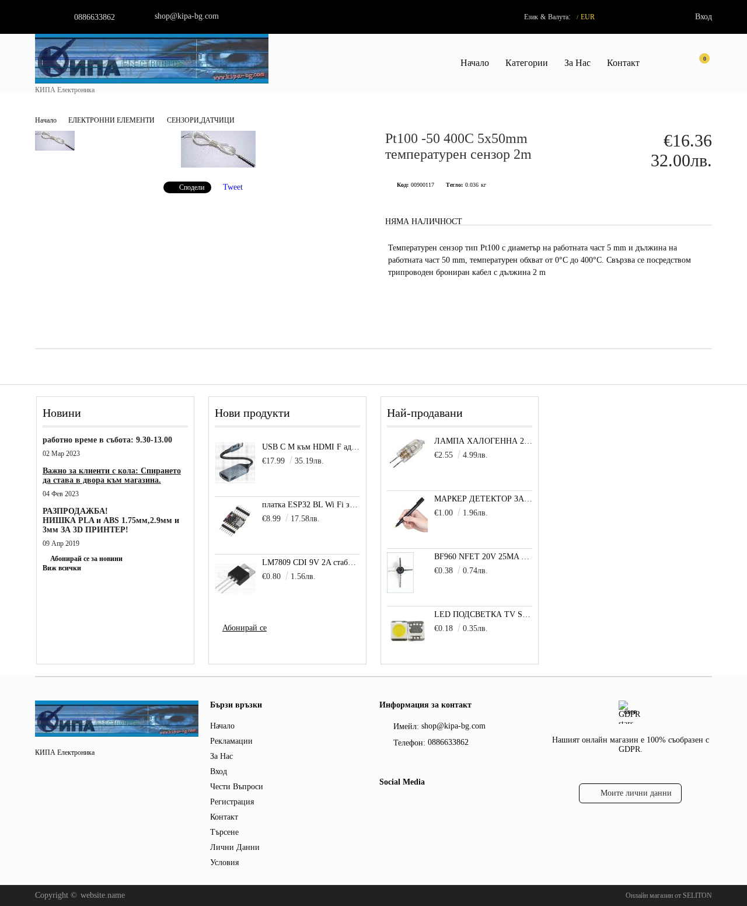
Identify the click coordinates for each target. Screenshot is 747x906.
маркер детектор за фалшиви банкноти (483, 498)
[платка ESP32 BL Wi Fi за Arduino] (235, 520)
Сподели (191, 187)
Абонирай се (244, 627)
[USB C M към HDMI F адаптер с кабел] (235, 462)
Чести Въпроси (236, 786)
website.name (103, 895)
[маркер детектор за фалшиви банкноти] (407, 532)
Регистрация (232, 801)
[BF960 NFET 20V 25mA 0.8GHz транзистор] (400, 590)
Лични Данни (235, 847)
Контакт (623, 63)
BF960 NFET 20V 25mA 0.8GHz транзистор (483, 556)
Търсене (224, 832)
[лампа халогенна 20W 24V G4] (407, 468)
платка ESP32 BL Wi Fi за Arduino (311, 504)
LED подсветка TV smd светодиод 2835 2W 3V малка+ (483, 614)
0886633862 (94, 17)
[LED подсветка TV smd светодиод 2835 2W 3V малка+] (407, 648)
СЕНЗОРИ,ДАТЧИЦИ (201, 120)
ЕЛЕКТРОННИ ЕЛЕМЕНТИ (111, 120)
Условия (224, 862)
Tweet (233, 187)
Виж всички (62, 568)
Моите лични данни (636, 793)
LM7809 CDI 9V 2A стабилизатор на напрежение (311, 562)
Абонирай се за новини (86, 559)
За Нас (577, 63)
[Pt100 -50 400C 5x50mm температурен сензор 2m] (218, 165)
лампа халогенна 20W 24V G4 (483, 441)
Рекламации (231, 741)
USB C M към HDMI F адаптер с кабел (311, 446)
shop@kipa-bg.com (187, 16)
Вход (703, 16)
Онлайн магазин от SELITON (669, 895)
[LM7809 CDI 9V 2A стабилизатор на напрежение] (235, 578)
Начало (474, 63)
